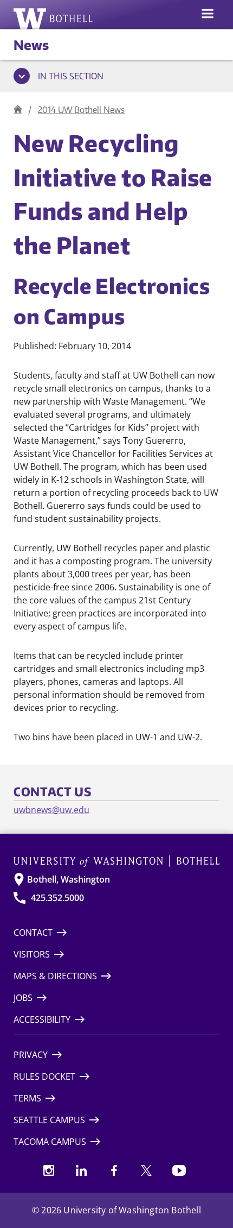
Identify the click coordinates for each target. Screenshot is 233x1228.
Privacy (31, 1055)
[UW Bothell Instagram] (48, 1170)
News (31, 44)
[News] (18, 109)
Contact (33, 933)
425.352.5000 (57, 897)
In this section (70, 76)
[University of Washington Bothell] (53, 18)
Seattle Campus (49, 1120)
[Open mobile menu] (207, 15)
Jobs (23, 998)
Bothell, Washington (68, 879)
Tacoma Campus (50, 1142)
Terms (27, 1098)
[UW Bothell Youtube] (178, 1170)
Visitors (32, 954)
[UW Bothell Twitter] (146, 1170)
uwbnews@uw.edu (51, 810)
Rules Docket (44, 1076)
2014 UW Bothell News (81, 109)
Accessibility (42, 1019)
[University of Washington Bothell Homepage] (116, 861)
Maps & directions (55, 976)
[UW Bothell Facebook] (113, 1170)
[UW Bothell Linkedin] (81, 1170)
